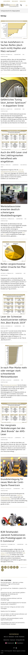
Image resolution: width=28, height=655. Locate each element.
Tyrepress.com (10, 643)
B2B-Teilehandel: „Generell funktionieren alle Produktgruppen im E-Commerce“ (13, 536)
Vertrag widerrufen (20, 640)
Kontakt (17, 636)
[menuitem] (6, 1)
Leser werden (6, 1)
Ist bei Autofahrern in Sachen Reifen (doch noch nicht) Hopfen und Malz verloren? (13, 46)
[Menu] (26, 5)
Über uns (6, 636)
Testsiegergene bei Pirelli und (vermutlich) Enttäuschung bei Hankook (12, 623)
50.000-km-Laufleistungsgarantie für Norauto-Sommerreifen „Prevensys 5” (13, 603)
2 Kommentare (18, 273)
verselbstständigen (6, 499)
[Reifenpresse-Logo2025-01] (10, 5)
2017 (23, 232)
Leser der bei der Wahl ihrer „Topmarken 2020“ (12, 171)
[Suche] (21, 5)
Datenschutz (6, 640)
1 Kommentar (15, 164)
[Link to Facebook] (14, 648)
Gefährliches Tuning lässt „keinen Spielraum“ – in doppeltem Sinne (13, 102)
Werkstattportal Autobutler (10, 385)
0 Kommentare (17, 54)
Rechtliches (21, 636)
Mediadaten (11, 636)
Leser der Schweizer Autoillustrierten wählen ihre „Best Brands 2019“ (14, 319)
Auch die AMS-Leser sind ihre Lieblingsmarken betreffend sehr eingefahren (14, 157)
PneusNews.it (20, 643)
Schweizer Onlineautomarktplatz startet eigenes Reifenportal (12, 619)
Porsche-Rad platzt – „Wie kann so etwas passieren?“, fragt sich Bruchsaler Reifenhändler (12, 584)
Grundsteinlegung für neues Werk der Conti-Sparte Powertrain (12, 482)
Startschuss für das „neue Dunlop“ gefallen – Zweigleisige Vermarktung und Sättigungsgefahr (13, 594)
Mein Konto (15, 1)
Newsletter (23, 1)
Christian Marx (4, 56)
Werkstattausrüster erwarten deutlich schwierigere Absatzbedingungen (11, 211)
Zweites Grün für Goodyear (8, 611)
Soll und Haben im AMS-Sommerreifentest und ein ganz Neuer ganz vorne (14, 614)
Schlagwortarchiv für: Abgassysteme (10, 11)
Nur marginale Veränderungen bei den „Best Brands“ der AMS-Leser (13, 430)
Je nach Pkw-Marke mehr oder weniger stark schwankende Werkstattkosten (14, 372)
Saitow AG (3, 553)
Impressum (12, 640)
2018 (4, 234)
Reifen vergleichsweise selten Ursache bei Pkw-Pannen (13, 266)
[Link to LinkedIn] (16, 648)
